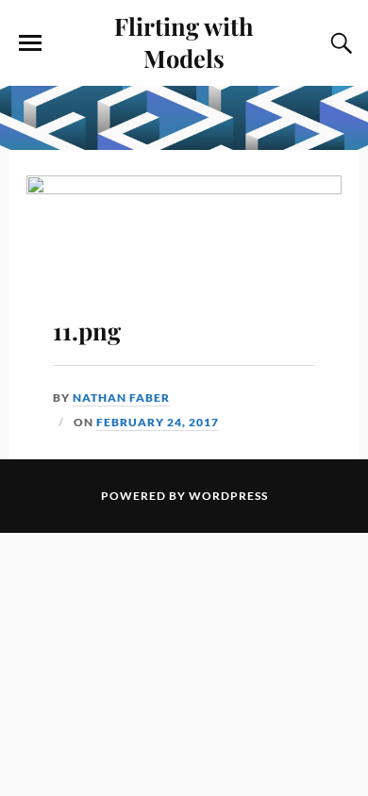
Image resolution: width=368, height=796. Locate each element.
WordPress (228, 496)
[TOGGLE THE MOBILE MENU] (30, 43)
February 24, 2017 (157, 422)
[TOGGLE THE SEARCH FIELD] (338, 43)
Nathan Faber (121, 397)
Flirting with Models (184, 41)
